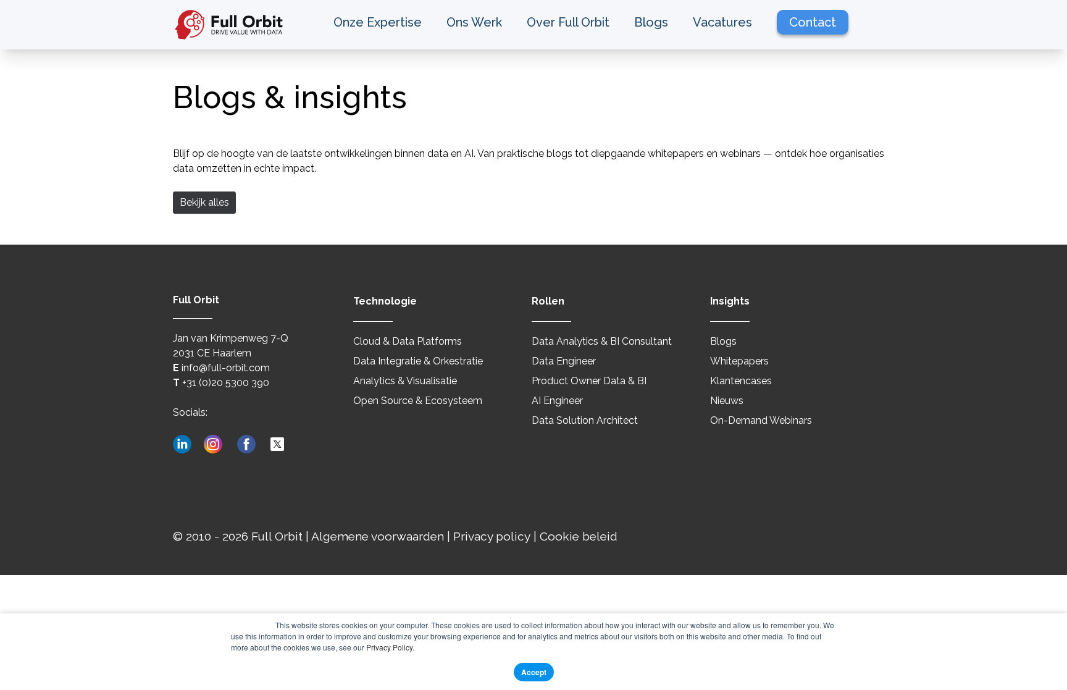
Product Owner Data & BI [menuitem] (589, 381)
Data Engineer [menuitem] (564, 361)
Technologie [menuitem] (385, 301)
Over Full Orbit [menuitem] (568, 22)
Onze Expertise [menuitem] (377, 22)
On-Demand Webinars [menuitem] (761, 420)
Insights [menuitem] (730, 301)
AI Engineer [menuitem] (557, 400)
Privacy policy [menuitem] (491, 536)
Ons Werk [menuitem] (474, 22)
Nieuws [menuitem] (726, 400)
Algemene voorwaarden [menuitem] (377, 536)
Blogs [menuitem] (651, 22)
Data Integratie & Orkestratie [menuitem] (418, 361)
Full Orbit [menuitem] (277, 536)
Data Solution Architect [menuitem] (585, 420)
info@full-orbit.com (226, 368)
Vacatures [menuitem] (722, 22)
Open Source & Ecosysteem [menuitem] (417, 400)
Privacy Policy (389, 647)
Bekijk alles (204, 202)
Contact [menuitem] (812, 22)
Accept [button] (533, 672)
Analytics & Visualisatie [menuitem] (405, 381)
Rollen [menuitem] (548, 301)
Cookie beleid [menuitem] (578, 536)
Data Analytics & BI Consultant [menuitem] (602, 341)
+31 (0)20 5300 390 (225, 383)
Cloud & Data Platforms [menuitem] (407, 341)
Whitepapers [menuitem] (739, 361)
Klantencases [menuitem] (741, 381)
